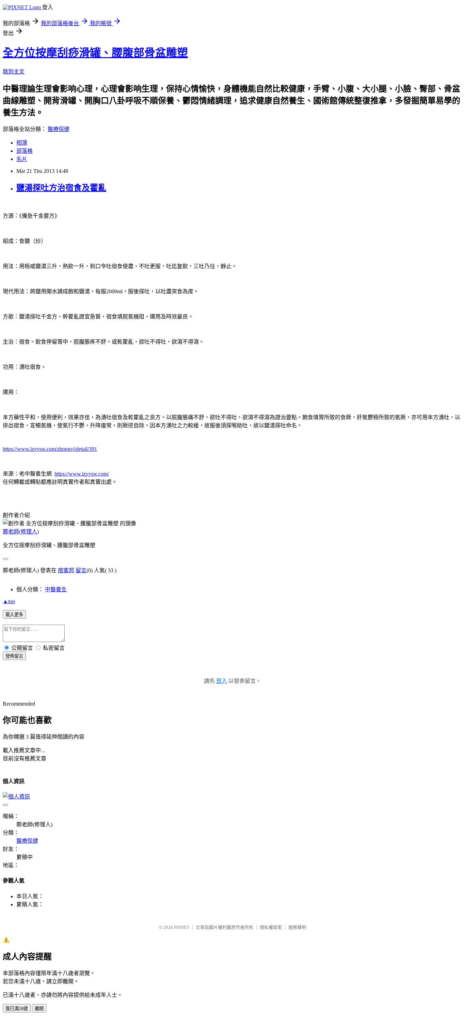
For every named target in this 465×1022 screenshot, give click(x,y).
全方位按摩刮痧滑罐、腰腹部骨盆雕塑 (95, 53)
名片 (21, 159)
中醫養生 (56, 589)
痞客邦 (66, 570)
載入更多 (14, 614)
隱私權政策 (271, 927)
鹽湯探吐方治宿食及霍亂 (61, 187)
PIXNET (181, 927)
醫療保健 (58, 129)
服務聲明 (297, 927)
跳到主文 (14, 72)
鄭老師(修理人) (21, 531)
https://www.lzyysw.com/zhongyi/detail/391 (50, 449)
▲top (9, 601)
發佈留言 (14, 656)
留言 (81, 570)
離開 (39, 1008)
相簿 (21, 143)
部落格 (24, 151)
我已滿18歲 (16, 1008)
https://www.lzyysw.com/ (81, 474)
